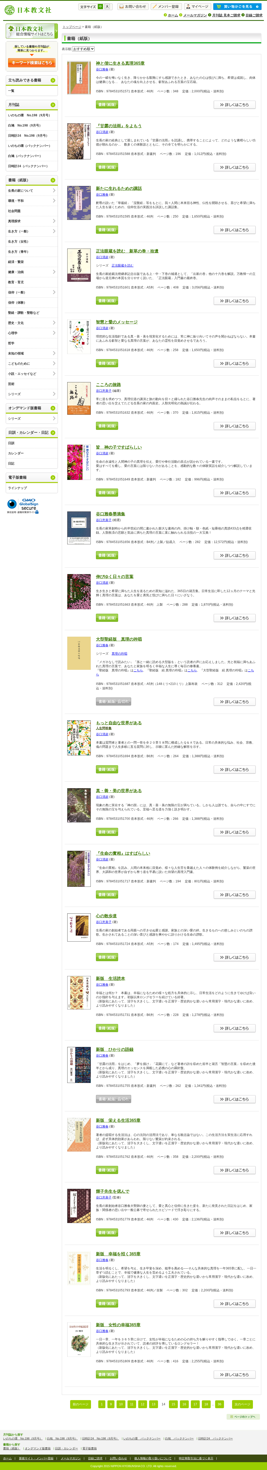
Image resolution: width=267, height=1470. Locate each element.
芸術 (11, 384)
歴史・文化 (16, 323)
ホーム (173, 15)
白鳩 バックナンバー (179, 1438)
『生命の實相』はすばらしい (123, 853)
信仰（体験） (17, 302)
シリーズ (14, 394)
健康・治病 (16, 272)
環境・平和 (16, 201)
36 (219, 1404)
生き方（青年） (19, 252)
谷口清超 (102, 132)
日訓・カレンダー (66, 1448)
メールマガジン (195, 15)
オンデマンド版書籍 (24, 408)
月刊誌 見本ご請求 (226, 15)
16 (184, 1404)
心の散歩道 (106, 916)
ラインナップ (17, 488)
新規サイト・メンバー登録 (36, 1458)
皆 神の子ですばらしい (119, 447)
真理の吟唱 (119, 653)
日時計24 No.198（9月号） (28, 135)
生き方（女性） (19, 241)
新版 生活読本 (110, 978)
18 (206, 1404)
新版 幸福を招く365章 (118, 1254)
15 (173, 1404)
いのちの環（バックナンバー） (30, 146)
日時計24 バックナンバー (215, 1438)
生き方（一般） (19, 231)
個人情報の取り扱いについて (153, 1458)
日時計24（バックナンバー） (28, 166)
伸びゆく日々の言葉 (115, 576)
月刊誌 (13, 105)
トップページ (72, 27)
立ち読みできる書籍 (24, 80)
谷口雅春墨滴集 (110, 514)
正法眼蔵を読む (123, 265)
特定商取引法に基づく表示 (196, 1458)
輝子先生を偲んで (112, 1191)
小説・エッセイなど (22, 374)
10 (121, 1404)
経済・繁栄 (16, 262)
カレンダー (16, 453)
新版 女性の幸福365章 (118, 1325)
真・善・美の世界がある (119, 790)
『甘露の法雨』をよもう (119, 126)
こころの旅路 (108, 384)
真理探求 (14, 221)
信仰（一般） (17, 292)
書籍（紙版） (19, 180)
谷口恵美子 (104, 391)
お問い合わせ (118, 1458)
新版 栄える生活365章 (118, 1120)
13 (153, 1404)
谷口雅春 (102, 69)
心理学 (12, 333)
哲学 (11, 343)
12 (142, 1404)
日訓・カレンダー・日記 (28, 432)
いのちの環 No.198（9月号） (30, 115)
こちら (138, 670)
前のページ (80, 1404)
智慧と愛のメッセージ (117, 322)
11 (132, 1404)
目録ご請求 (254, 15)
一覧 (11, 91)
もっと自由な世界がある (119, 725)
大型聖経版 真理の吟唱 (119, 639)
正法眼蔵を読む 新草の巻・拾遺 (127, 251)
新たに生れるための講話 (119, 188)
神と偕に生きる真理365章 (120, 63)
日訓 (11, 443)
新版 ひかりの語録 (115, 1049)
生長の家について (20, 190)
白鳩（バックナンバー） (25, 156)
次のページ (242, 1404)
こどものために (19, 363)
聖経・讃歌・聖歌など (23, 313)
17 (195, 1404)
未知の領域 (16, 353)
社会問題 (14, 211)
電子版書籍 (17, 477)
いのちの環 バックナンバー (142, 1438)
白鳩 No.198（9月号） (25, 125)
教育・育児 (16, 282)
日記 (11, 463)
